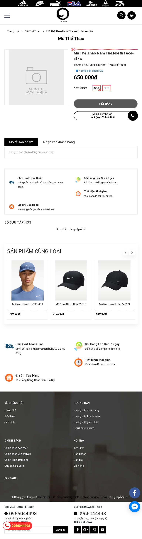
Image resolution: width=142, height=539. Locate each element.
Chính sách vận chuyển (17, 453)
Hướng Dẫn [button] (82, 402)
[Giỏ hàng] (131, 15)
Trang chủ (10, 410)
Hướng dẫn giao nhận (86, 422)
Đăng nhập (80, 453)
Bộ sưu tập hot (17, 222)
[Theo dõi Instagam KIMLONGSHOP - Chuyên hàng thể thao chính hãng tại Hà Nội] (94, 529)
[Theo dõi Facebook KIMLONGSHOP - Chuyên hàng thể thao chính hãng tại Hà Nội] (77, 529)
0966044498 (23, 514)
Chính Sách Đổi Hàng (16, 459)
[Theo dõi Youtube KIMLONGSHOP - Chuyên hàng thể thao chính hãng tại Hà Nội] (102, 529)
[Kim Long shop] (71, 3)
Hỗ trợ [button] (79, 440)
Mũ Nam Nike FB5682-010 (71, 304)
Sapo (127, 497)
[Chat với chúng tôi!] (134, 506)
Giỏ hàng (79, 465)
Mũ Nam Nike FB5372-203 (114, 304)
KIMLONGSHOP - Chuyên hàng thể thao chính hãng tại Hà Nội (72, 497)
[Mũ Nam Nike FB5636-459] (27, 280)
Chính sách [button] (12, 440)
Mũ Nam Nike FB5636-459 (27, 304)
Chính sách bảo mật (16, 448)
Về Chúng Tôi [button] (13, 402)
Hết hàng (105, 103)
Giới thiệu (9, 416)
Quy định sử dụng (14, 465)
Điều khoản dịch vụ (84, 428)
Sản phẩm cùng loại (34, 251)
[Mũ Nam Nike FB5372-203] (114, 280)
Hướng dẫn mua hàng (86, 410)
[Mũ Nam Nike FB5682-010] (71, 280)
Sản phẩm (10, 422)
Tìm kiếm (79, 448)
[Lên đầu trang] (132, 527)
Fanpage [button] (10, 478)
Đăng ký (78, 459)
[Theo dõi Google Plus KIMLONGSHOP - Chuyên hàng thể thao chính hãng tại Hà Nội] (85, 529)
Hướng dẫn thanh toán (87, 416)
